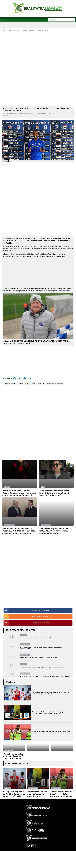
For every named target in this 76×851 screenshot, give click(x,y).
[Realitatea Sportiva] (38, 808)
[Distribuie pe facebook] (14, 378)
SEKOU (60, 383)
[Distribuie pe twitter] (19, 378)
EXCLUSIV (12, 31)
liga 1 (28, 383)
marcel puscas (10, 383)
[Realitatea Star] (38, 838)
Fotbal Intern (28, 31)
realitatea (51, 383)
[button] (2, 19)
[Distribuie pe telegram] (29, 378)
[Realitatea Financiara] (38, 823)
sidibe (21, 383)
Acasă (5, 31)
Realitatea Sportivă (16, 113)
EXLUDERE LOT (39, 383)
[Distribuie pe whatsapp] (24, 378)
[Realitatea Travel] (38, 831)
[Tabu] (38, 846)
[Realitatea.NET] (38, 815)
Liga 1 (19, 31)
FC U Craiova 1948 (41, 31)
